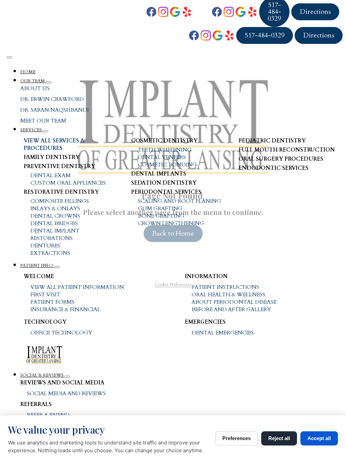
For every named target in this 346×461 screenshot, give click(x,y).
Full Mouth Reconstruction (287, 150)
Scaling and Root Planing (179, 201)
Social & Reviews (42, 375)
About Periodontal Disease (234, 302)
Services (31, 130)
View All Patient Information (77, 287)
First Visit (45, 294)
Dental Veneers (162, 157)
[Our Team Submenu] (48, 82)
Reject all (279, 438)
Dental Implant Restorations (54, 234)
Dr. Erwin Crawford (52, 99)
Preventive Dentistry (59, 166)
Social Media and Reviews (66, 393)
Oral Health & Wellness (228, 294)
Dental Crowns (55, 216)
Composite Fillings (59, 201)
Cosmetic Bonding (167, 164)
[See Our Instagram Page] (163, 12)
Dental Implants (158, 174)
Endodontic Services (273, 168)
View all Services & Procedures (54, 144)
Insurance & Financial (65, 309)
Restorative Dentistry (61, 192)
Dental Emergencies (223, 332)
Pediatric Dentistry (272, 140)
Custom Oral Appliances (68, 183)
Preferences (236, 438)
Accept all (319, 438)
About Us (35, 88)
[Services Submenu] (45, 131)
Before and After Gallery (231, 309)
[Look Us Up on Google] (175, 12)
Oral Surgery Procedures (281, 159)
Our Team (33, 81)
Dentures (45, 245)
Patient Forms (52, 302)
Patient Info (37, 266)
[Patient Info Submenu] (56, 267)
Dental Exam (50, 175)
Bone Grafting (161, 216)
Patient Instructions (225, 287)
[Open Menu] (9, 57)
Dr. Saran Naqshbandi (54, 110)
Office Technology (61, 332)
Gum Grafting (160, 208)
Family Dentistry (52, 157)
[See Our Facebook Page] (151, 12)
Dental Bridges (54, 223)
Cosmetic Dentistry (164, 140)
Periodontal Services (166, 192)
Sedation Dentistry (164, 183)
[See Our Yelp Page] (187, 12)
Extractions (50, 253)
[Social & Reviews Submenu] (67, 377)
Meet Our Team (43, 121)
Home (27, 72)
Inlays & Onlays (55, 208)
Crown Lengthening (171, 223)
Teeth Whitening (165, 150)
